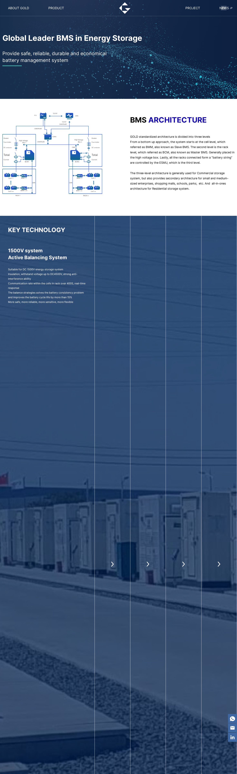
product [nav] (56, 8)
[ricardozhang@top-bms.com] (232, 727)
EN (223, 8)
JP (231, 8)
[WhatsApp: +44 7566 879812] (232, 718)
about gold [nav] (18, 8)
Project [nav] (192, 8)
